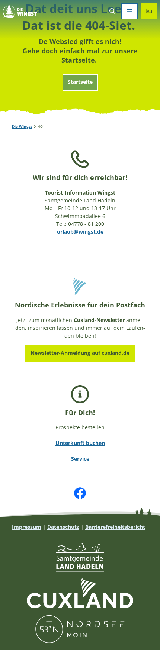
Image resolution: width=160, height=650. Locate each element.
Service (80, 458)
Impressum (26, 526)
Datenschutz (63, 526)
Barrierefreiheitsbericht (115, 526)
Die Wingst (22, 126)
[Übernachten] (149, 11)
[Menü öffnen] (129, 11)
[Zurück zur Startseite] (20, 11)
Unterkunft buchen (80, 443)
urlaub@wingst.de (80, 231)
